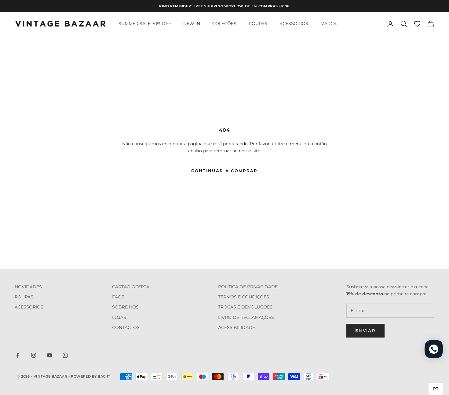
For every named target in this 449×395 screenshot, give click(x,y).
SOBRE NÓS (125, 307)
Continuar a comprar (224, 170)
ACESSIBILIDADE (236, 327)
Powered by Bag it (91, 376)
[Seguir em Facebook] (18, 355)
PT (435, 389)
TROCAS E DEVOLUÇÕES (245, 307)
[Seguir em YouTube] (49, 355)
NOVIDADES (28, 287)
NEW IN (191, 23)
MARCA (328, 23)
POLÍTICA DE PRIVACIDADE (248, 287)
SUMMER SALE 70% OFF (145, 23)
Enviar (365, 330)
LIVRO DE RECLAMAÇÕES (246, 317)
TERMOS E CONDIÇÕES (243, 297)
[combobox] (436, 389)
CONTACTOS (126, 327)
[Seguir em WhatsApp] (65, 355)
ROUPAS (258, 23)
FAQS (118, 297)
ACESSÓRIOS (293, 23)
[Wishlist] (417, 24)
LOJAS (119, 317)
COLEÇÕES (224, 23)
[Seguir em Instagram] (34, 355)
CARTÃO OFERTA (130, 287)
